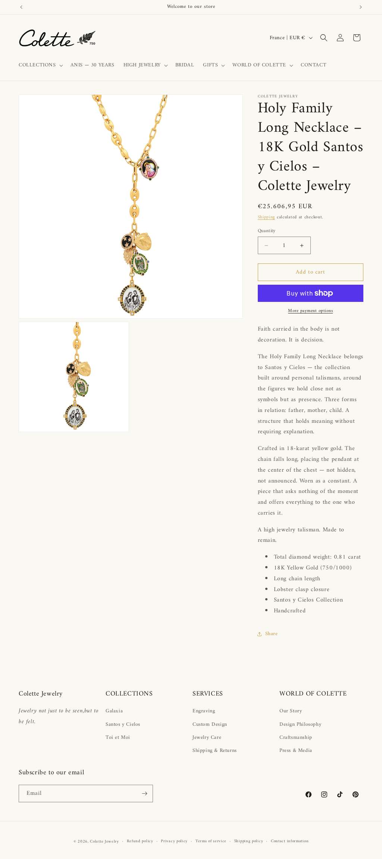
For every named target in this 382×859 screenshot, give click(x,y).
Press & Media (295, 750)
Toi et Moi (118, 737)
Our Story (290, 711)
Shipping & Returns (214, 750)
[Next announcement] (361, 7)
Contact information (290, 841)
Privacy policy (174, 841)
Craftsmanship (295, 737)
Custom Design (209, 724)
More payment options (310, 311)
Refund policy (140, 841)
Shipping (266, 217)
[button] (40, 65)
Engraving (203, 711)
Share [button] (271, 633)
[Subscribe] (144, 793)
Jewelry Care (206, 737)
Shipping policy (248, 841)
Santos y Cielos (123, 724)
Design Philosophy (300, 724)
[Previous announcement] (21, 7)
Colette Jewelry (104, 841)
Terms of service (210, 841)
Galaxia (114, 711)
